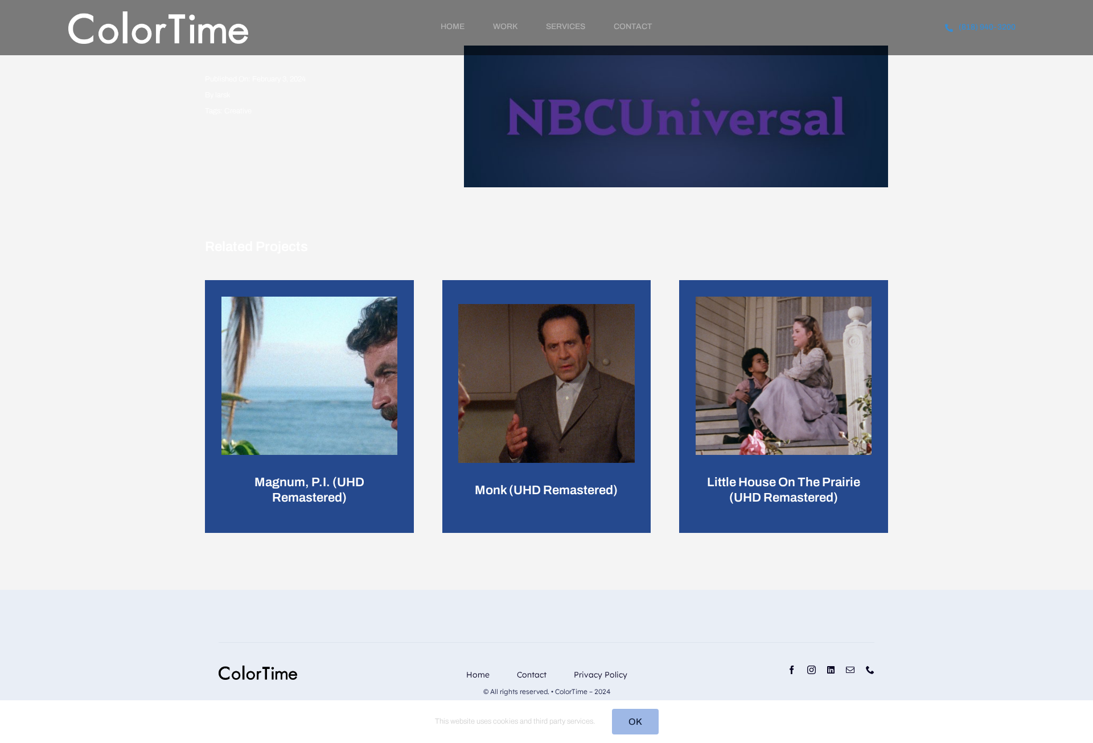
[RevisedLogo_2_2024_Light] (158, 15)
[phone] (870, 670)
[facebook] (791, 670)
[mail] (850, 670)
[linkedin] (831, 670)
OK (635, 721)
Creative (238, 111)
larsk (223, 95)
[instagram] (811, 670)
